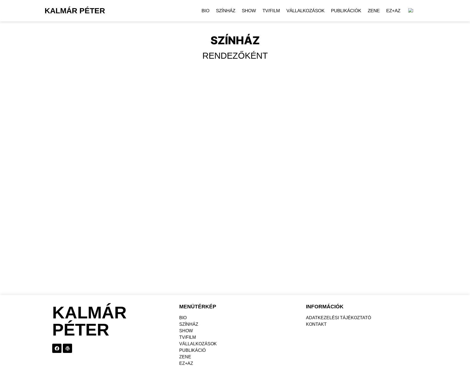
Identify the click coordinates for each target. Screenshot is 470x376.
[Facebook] (56, 348)
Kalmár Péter (75, 11)
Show (249, 10)
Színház (225, 10)
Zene (374, 10)
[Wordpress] (67, 348)
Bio (205, 10)
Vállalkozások (305, 10)
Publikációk (346, 10)
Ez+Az (393, 10)
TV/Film (271, 10)
